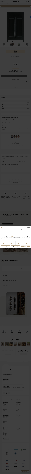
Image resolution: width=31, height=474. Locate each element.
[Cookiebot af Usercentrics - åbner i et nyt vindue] (27, 227)
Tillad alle (25, 246)
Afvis (6, 246)
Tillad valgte (15, 246)
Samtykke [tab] (4, 229)
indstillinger (12, 236)
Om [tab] (26, 229)
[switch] (12, 243)
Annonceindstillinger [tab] (19, 229)
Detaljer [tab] (12, 229)
